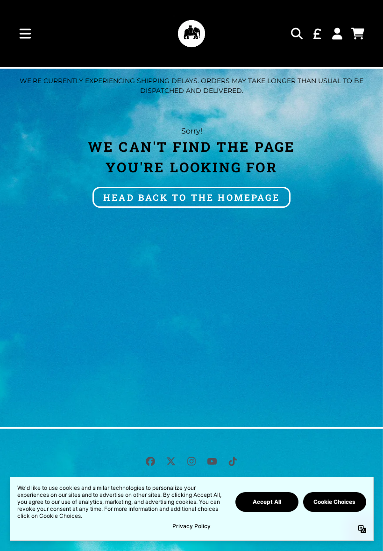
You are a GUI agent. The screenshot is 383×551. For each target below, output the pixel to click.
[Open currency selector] (316, 33)
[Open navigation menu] (25, 33)
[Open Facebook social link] (150, 461)
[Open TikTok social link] (232, 461)
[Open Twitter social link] (171, 461)
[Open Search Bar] (296, 33)
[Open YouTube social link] (212, 461)
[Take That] (191, 33)
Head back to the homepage (191, 197)
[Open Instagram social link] (191, 461)
